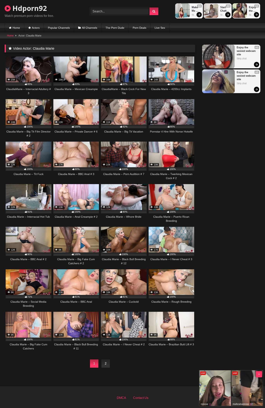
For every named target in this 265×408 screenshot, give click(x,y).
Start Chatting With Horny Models (224, 9)
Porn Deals (139, 27)
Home (16, 27)
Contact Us (140, 397)
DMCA (121, 397)
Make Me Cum (195, 9)
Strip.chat (196, 15)
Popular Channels (59, 27)
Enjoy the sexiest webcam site (253, 9)
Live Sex (160, 27)
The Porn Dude (115, 27)
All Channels (89, 27)
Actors (36, 27)
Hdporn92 (29, 8)
